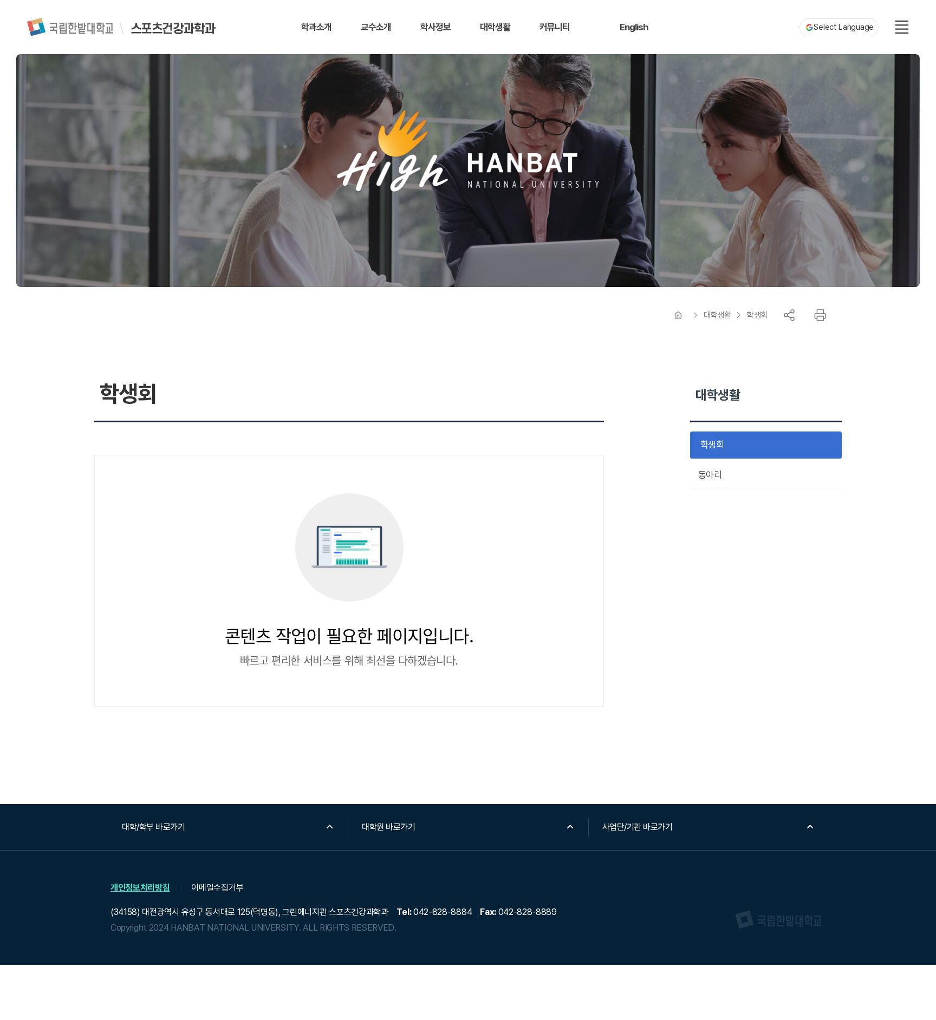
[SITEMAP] (902, 27)
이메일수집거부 (217, 887)
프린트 (820, 315)
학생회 (757, 315)
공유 (789, 315)
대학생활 (717, 315)
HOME (678, 315)
